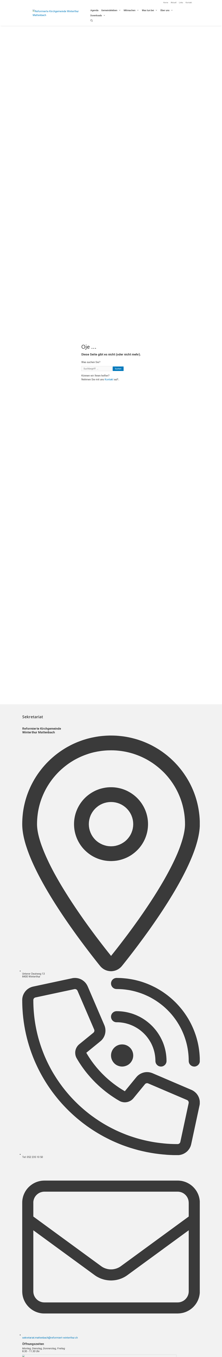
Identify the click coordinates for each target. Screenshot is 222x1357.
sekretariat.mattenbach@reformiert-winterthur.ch (50, 1337)
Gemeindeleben (109, 10)
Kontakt (189, 3)
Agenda (94, 10)
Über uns (164, 10)
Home (165, 3)
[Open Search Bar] (91, 20)
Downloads (96, 15)
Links (181, 3)
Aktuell (173, 3)
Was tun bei (148, 10)
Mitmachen (129, 10)
